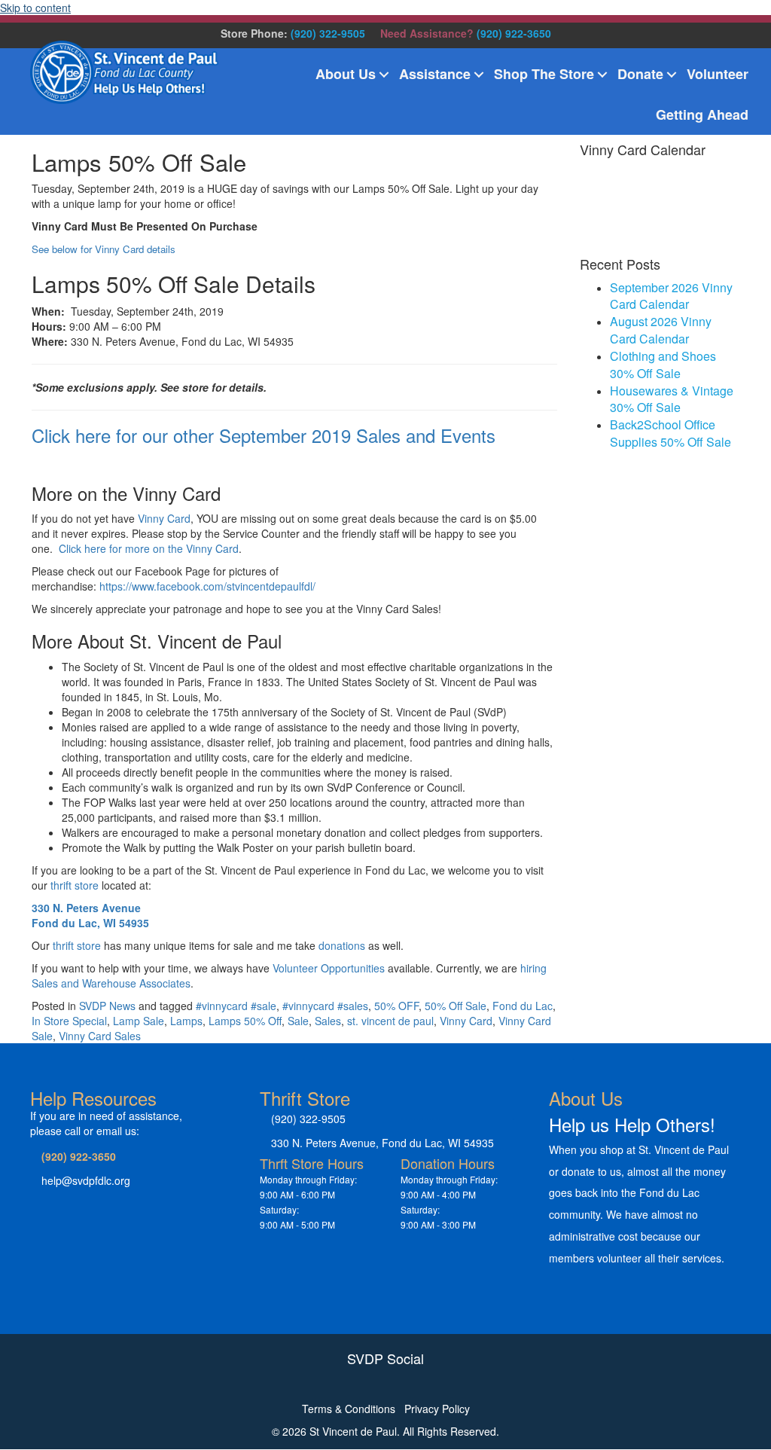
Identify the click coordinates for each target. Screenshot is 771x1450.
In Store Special (69, 1020)
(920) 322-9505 (328, 33)
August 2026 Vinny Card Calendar (661, 330)
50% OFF (396, 1005)
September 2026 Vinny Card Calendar (671, 296)
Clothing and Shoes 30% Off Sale (663, 364)
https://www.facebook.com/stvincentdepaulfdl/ (208, 586)
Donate (640, 74)
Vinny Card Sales (100, 1035)
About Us (345, 74)
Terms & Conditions (348, 1408)
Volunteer (717, 74)
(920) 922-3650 (514, 33)
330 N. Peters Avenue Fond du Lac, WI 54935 (90, 915)
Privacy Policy (437, 1408)
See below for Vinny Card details (103, 249)
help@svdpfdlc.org (85, 1180)
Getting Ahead (702, 114)
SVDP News (107, 1005)
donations (341, 945)
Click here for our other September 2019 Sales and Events (263, 435)
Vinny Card (164, 518)
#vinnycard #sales (325, 1005)
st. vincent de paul (390, 1020)
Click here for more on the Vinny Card (149, 548)
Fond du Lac (522, 1005)
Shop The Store (544, 74)
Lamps (186, 1020)
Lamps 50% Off (245, 1020)
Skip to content (35, 7)
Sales (328, 1020)
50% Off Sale (455, 1005)
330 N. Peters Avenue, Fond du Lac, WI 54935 (382, 1142)
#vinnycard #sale (236, 1005)
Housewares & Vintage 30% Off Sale (671, 399)
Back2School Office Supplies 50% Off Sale (670, 433)
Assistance (435, 74)
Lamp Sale (138, 1020)
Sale (298, 1020)
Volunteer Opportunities (329, 967)
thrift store (74, 885)
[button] (384, 74)
